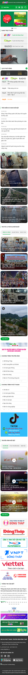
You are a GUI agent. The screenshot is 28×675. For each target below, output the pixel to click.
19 (16, 604)
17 (13, 604)
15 (9, 604)
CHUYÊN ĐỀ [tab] (5, 445)
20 (18, 604)
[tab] (14, 35)
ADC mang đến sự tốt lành (11, 364)
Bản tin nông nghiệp (9, 406)
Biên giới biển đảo (9, 396)
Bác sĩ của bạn (8, 400)
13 (24, 602)
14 (26, 602)
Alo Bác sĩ (6, 389)
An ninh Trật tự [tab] (15, 232)
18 (15, 604)
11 (20, 602)
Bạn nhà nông (7, 374)
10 (18, 602)
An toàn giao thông (9, 368)
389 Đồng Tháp (8, 361)
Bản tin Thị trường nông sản (11, 378)
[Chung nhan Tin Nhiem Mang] (14, 664)
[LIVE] (14, 56)
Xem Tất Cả (5, 338)
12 (22, 602)
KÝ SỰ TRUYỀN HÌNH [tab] (14, 445)
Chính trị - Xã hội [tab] (6, 232)
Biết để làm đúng (8, 371)
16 (11, 604)
